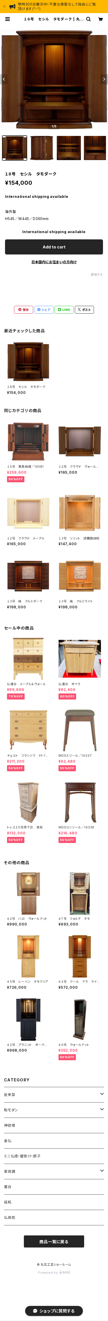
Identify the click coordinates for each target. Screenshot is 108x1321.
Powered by (48, 1272)
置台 (8, 1187)
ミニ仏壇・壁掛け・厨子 (22, 1156)
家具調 (9, 1171)
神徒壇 (9, 1125)
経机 (8, 1202)
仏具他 (9, 1217)
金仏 (8, 1141)
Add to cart (54, 246)
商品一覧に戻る (54, 1241)
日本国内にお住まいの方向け (54, 262)
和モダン (11, 1110)
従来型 (9, 1094)
